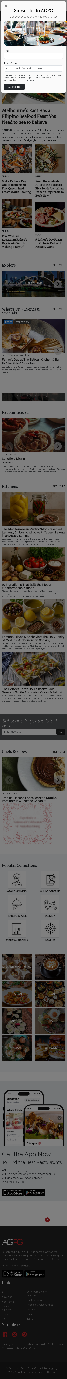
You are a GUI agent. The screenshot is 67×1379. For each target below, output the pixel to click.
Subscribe (14, 86)
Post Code (10, 63)
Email (7, 50)
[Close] (6, 6)
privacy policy (10, 80)
